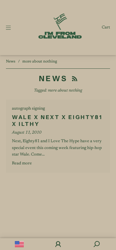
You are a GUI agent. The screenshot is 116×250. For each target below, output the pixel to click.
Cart (106, 27)
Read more (22, 163)
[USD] (19, 244)
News (10, 61)
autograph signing (28, 109)
